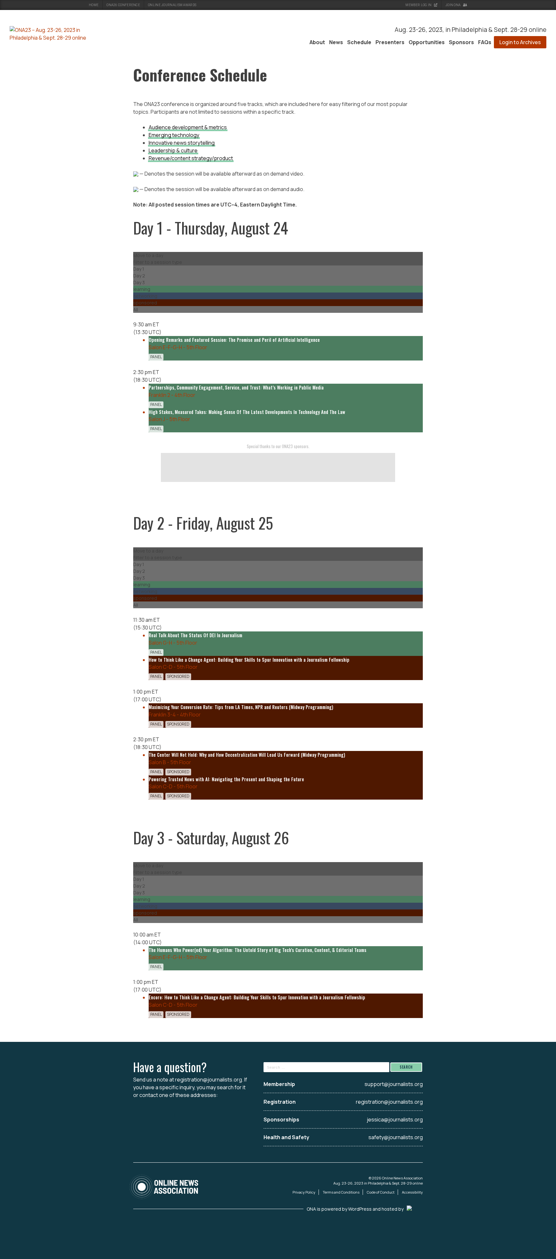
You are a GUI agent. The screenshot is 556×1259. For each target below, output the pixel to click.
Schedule (359, 42)
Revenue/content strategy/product (191, 158)
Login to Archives (520, 42)
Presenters (389, 42)
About (317, 42)
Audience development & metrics (188, 127)
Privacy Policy (303, 1192)
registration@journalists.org (208, 1079)
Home (93, 5)
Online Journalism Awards (172, 5)
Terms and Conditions (341, 1192)
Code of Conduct (380, 1192)
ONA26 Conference (123, 5)
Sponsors (461, 42)
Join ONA (453, 5)
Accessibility (412, 1192)
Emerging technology (174, 135)
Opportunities (427, 42)
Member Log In (418, 5)
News (336, 42)
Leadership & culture (173, 150)
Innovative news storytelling (182, 142)
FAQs (484, 42)
